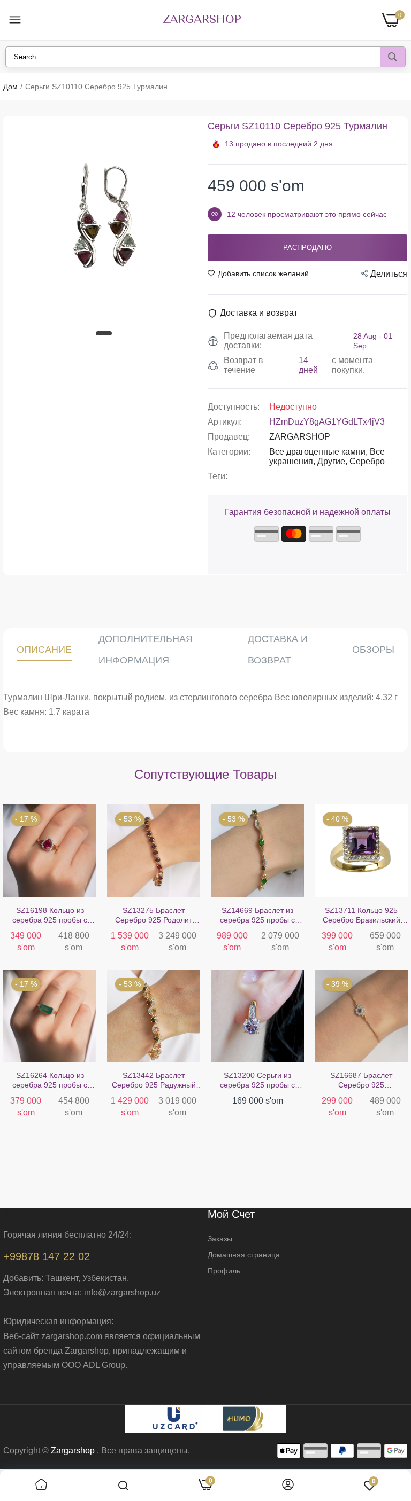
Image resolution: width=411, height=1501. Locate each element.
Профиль (224, 1271)
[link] (41, 1485)
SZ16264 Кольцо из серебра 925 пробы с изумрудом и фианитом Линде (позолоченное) (50, 1080)
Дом (10, 86)
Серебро (367, 461)
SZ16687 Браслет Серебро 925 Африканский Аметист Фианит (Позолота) (361, 1080)
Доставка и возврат (278, 650)
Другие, (333, 461)
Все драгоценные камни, (319, 451)
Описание (44, 649)
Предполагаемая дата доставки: (268, 340)
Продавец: (229, 436)
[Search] (392, 57)
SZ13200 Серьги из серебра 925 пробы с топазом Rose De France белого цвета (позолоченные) (257, 1080)
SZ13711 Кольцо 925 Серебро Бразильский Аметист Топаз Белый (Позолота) (361, 915)
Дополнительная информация (145, 650)
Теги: (217, 476)
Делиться (388, 273)
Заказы (220, 1238)
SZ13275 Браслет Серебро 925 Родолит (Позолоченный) (153, 915)
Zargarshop (73, 1450)
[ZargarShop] (202, 20)
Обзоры (373, 649)
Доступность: (234, 406)
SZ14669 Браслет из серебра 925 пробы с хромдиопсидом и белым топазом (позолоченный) (257, 915)
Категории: (229, 451)
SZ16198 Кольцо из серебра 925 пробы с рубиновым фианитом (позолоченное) (50, 915)
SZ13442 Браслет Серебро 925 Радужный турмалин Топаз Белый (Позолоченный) (154, 1080)
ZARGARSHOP (299, 436)
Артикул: (225, 421)
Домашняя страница (244, 1254)
